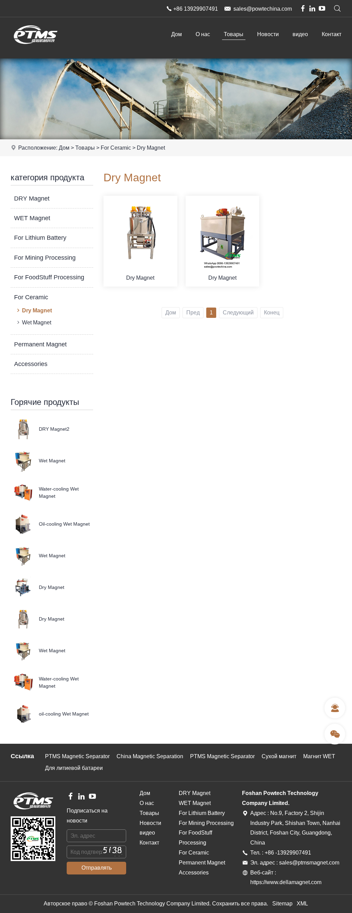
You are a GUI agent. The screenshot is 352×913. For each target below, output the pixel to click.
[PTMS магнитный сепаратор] (35, 50)
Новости (268, 34)
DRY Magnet (32, 198)
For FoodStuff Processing (49, 277)
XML (302, 903)
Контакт (331, 34)
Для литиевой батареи (74, 768)
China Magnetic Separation (150, 756)
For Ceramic (116, 148)
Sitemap (282, 903)
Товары (233, 34)
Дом (176, 34)
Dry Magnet (151, 148)
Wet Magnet (36, 322)
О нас (203, 34)
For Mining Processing (45, 257)
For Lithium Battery (40, 237)
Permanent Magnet (40, 344)
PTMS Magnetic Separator (77, 756)
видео (300, 34)
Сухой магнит (279, 756)
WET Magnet (32, 218)
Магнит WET (319, 756)
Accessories (30, 364)
